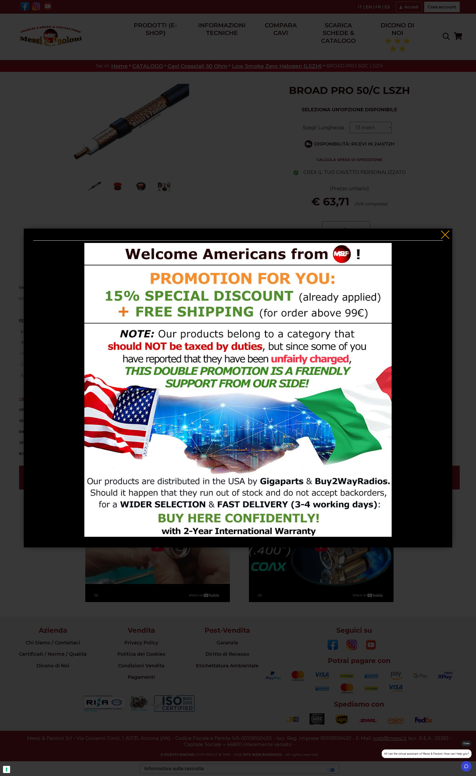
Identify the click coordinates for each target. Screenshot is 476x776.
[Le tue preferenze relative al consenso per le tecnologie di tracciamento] (6, 769)
